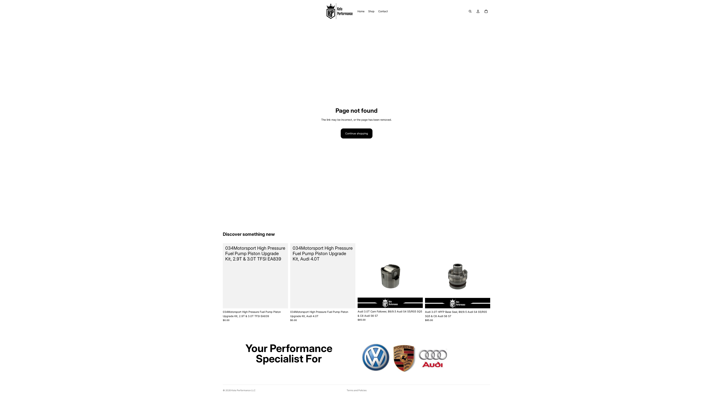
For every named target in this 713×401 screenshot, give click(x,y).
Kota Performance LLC (243, 390)
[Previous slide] (363, 276)
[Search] (470, 11)
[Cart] (486, 11)
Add (285, 302)
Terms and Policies (357, 390)
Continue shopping (356, 133)
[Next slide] (417, 276)
